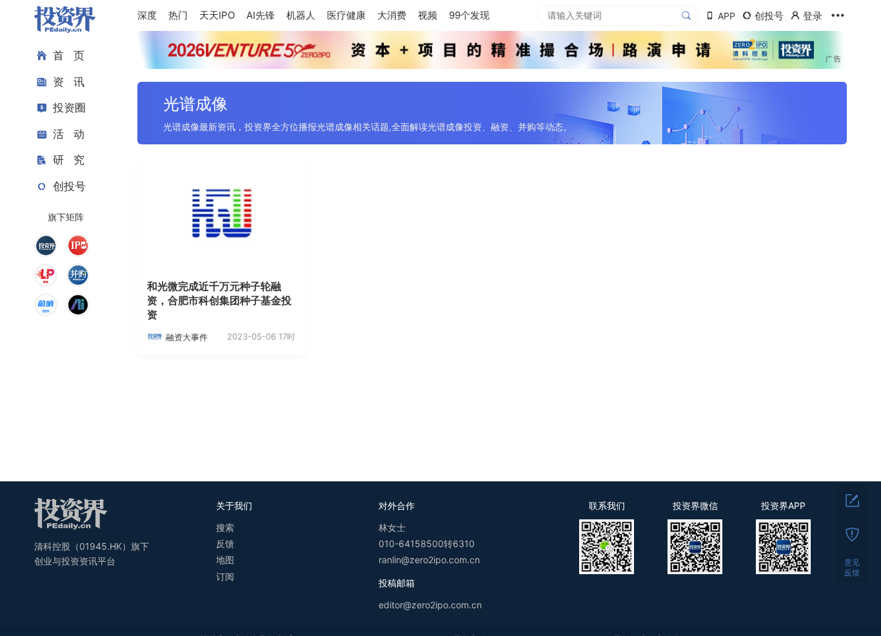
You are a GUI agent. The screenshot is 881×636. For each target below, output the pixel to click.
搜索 (225, 527)
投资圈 (69, 107)
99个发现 (469, 15)
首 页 (68, 55)
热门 (178, 15)
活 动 (68, 134)
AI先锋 (260, 15)
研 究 (68, 159)
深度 (147, 15)
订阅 (225, 576)
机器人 (300, 15)
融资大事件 (187, 337)
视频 (427, 15)
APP (726, 15)
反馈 (225, 543)
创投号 (69, 186)
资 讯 (68, 81)
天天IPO (217, 15)
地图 (225, 559)
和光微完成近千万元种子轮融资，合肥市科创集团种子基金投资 (219, 301)
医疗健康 (346, 15)
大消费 (391, 15)
